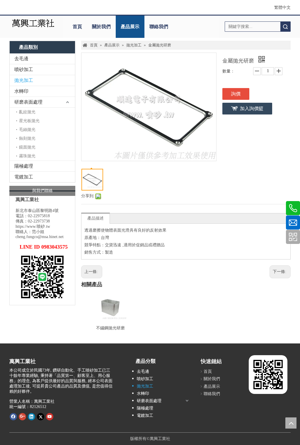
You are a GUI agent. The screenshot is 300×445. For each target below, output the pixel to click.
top (290, 423)
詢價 (236, 93)
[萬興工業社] (33, 23)
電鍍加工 (23, 176)
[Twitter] (40, 416)
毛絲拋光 (27, 129)
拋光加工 (23, 80)
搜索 (285, 26)
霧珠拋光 (27, 156)
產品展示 (130, 26)
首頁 (77, 26)
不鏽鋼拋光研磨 (110, 328)
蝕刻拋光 (27, 138)
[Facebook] (13, 416)
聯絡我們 (158, 26)
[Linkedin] (31, 416)
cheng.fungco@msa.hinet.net (40, 237)
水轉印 (21, 91)
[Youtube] (49, 416)
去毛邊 (21, 58)
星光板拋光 (29, 121)
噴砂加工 (23, 69)
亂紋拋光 (27, 112)
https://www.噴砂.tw (33, 226)
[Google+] (22, 416)
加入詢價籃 (251, 108)
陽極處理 (23, 165)
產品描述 (95, 218)
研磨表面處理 (28, 102)
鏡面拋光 (27, 147)
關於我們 (101, 26)
